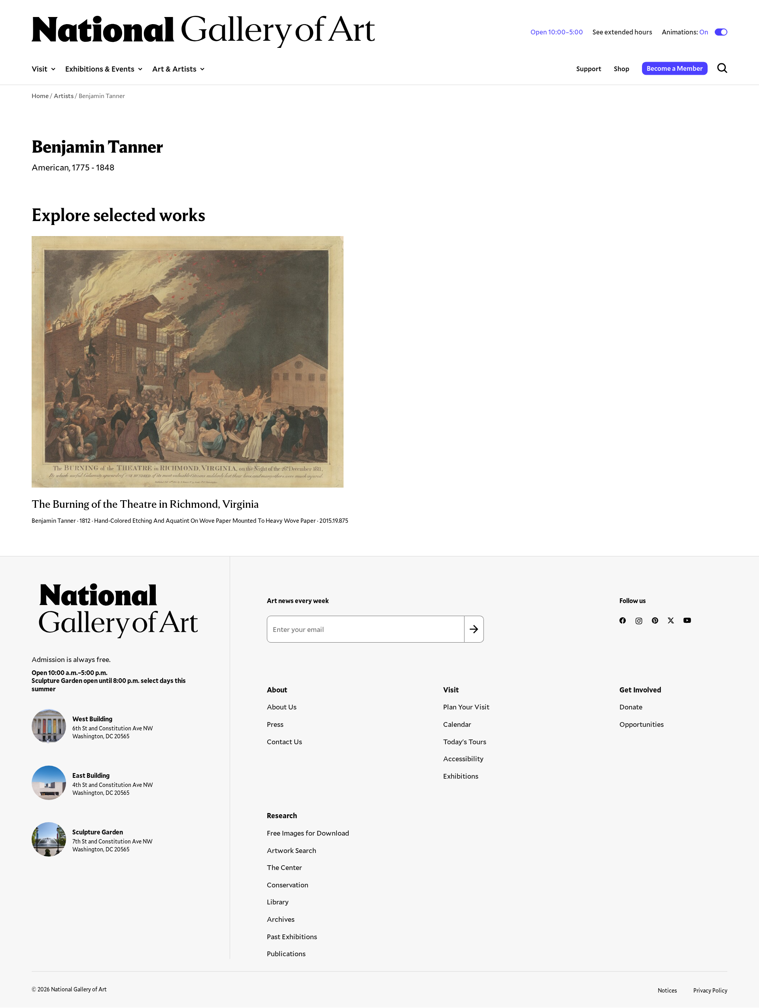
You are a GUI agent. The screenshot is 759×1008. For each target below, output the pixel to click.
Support (588, 68)
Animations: (686, 32)
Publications (286, 953)
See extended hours (622, 31)
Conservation (287, 884)
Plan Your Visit (466, 706)
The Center (284, 867)
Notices (667, 990)
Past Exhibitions (292, 936)
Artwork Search (291, 850)
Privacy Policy (710, 990)
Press (275, 724)
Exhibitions (460, 776)
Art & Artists (174, 69)
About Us (281, 706)
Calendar (457, 724)
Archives (281, 919)
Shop (621, 68)
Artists (64, 95)
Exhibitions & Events (99, 69)
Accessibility (463, 758)
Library (278, 901)
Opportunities (641, 724)
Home (40, 95)
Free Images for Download (308, 833)
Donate (630, 706)
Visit (39, 69)
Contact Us (284, 741)
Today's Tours (464, 741)
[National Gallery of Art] (115, 607)
